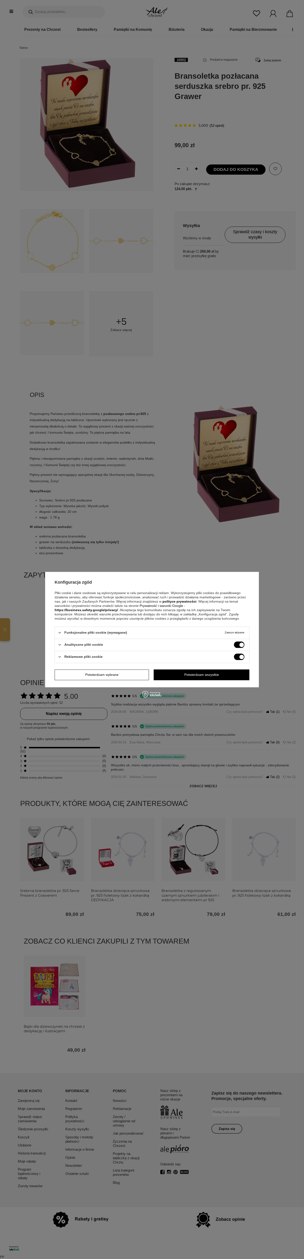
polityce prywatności (179, 601)
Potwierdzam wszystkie (201, 675)
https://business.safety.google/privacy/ (86, 610)
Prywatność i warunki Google (162, 606)
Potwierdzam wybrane (102, 675)
